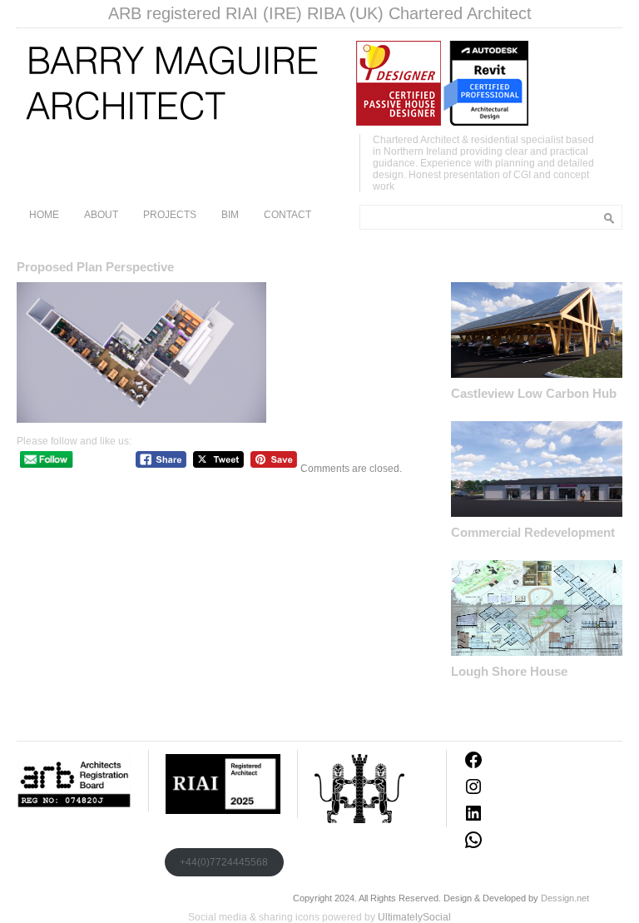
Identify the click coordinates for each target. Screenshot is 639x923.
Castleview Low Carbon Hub (534, 393)
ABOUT (101, 215)
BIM (230, 215)
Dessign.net (565, 898)
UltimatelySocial (414, 917)
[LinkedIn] (473, 820)
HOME (44, 215)
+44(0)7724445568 (224, 862)
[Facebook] (473, 766)
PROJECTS (169, 215)
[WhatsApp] (473, 846)
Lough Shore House (509, 671)
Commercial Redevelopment (533, 532)
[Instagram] (473, 793)
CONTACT (287, 215)
